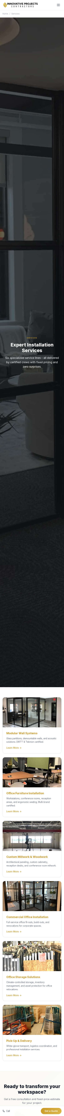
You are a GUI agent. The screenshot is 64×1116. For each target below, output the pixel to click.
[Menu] (58, 5)
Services (15, 14)
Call (8, 1111)
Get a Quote (51, 1111)
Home (5, 14)
